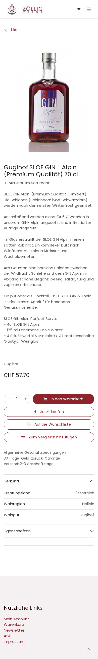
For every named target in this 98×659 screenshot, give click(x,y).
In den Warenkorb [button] (66, 398)
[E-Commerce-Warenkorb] (79, 9)
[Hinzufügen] (25, 399)
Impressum (14, 641)
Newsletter (14, 630)
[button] (88, 649)
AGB (8, 635)
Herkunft (12, 481)
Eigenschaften (17, 530)
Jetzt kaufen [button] (51, 411)
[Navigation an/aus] (89, 9)
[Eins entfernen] (8, 399)
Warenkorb (14, 624)
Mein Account (16, 619)
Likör (14, 29)
